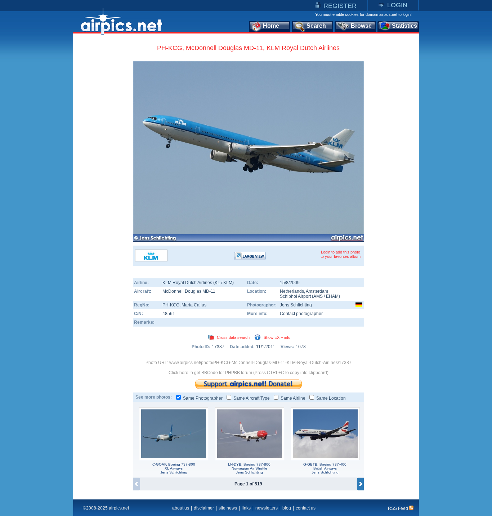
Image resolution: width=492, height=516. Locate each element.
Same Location (331, 398)
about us (180, 508)
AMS (318, 296)
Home (271, 26)
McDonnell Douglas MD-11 (188, 291)
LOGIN (397, 5)
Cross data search (233, 337)
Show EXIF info (277, 337)
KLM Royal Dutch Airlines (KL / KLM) (198, 282)
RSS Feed (398, 508)
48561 (168, 313)
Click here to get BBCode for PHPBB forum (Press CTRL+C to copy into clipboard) (248, 372)
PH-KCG (170, 305)
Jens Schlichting (296, 305)
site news (228, 508)
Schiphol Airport (295, 296)
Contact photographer (301, 313)
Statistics (404, 26)
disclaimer (204, 508)
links (246, 508)
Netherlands (292, 291)
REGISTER (340, 5)
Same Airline (293, 398)
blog (286, 508)
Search (316, 26)
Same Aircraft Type (251, 398)
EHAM (332, 296)
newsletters (266, 508)
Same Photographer (203, 398)
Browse (361, 26)
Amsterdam (317, 291)
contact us (306, 508)
